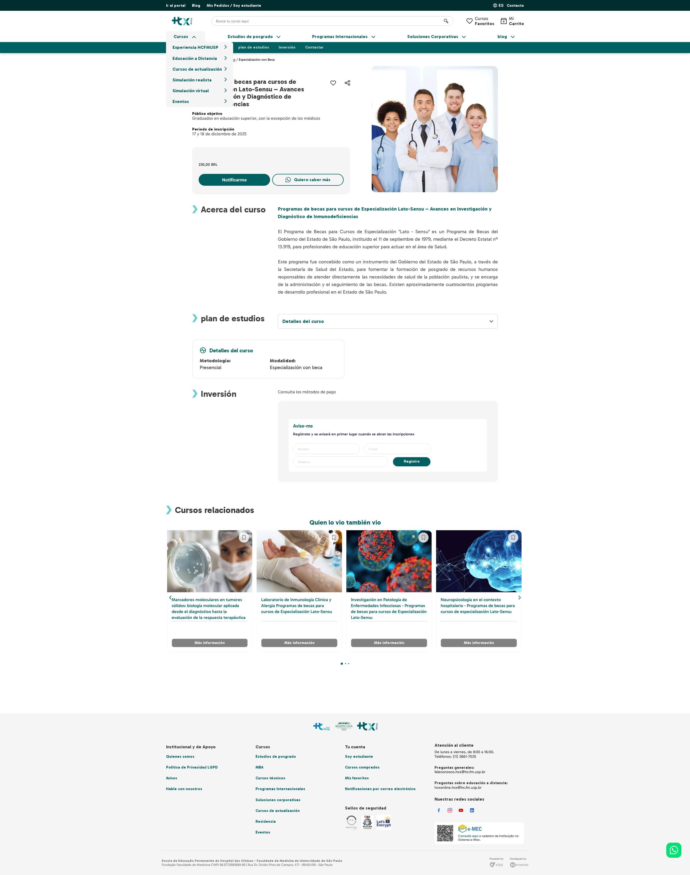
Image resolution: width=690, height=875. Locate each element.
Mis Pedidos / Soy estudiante (234, 5)
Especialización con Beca (257, 59)
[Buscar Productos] (446, 21)
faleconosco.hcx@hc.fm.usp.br (459, 772)
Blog (196, 5)
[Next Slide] (519, 597)
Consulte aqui (468, 836)
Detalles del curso (303, 321)
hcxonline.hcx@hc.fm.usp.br (458, 787)
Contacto (515, 6)
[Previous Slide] (170, 597)
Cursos (484, 21)
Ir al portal (175, 5)
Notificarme (234, 179)
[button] (515, 6)
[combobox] (332, 21)
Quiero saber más (312, 179)
